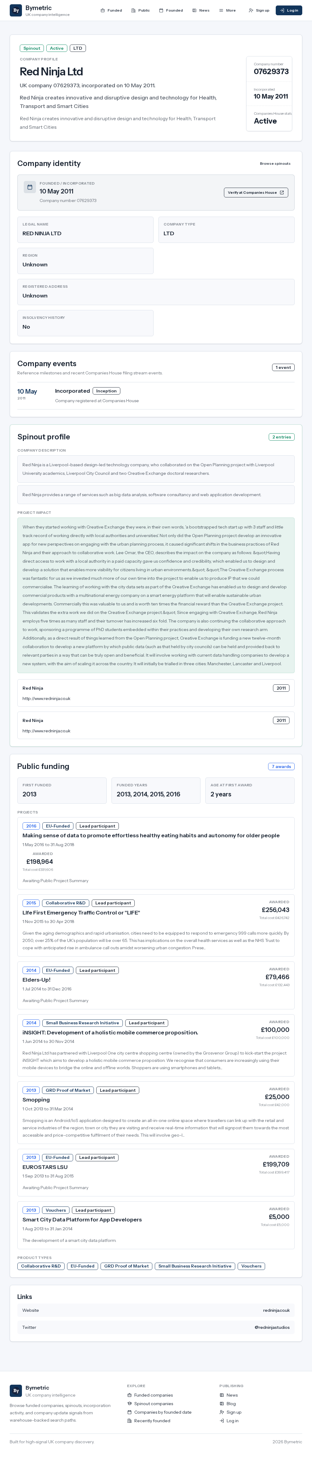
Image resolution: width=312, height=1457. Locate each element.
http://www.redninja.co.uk (46, 698)
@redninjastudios (272, 1327)
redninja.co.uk (276, 1310)
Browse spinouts (275, 163)
